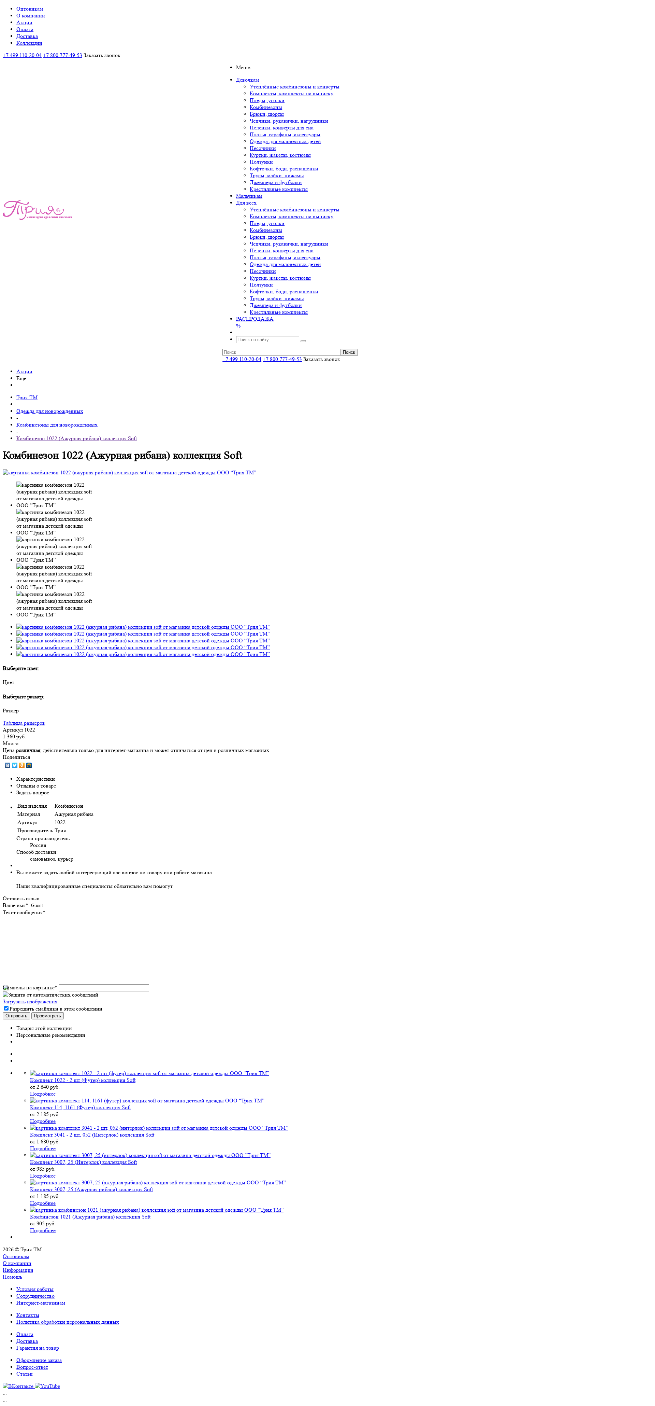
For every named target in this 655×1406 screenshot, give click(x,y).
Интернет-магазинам (40, 1302)
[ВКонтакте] (7, 765)
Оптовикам (16, 1256)
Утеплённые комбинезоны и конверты (294, 86)
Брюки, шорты (267, 114)
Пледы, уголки (267, 100)
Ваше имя (15, 905)
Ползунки (261, 161)
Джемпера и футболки (276, 182)
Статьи (24, 1373)
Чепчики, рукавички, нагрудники (289, 120)
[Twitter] (14, 765)
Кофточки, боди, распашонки (284, 168)
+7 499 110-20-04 (22, 55)
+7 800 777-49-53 (62, 55)
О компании (17, 1263)
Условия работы (35, 1289)
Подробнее (43, 1093)
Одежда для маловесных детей (285, 141)
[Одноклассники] (22, 765)
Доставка (27, 1341)
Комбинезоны (266, 107)
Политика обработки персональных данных (67, 1322)
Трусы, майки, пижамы (277, 175)
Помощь (12, 1276)
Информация (18, 1270)
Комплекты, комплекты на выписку (291, 93)
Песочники (263, 148)
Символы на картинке (30, 987)
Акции (24, 371)
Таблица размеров (24, 723)
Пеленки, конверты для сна (282, 127)
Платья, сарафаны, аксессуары (285, 134)
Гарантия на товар (37, 1348)
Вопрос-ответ (32, 1367)
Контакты (27, 1315)
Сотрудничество (35, 1296)
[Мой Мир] (29, 765)
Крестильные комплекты (279, 189)
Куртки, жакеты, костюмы (280, 155)
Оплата (24, 1334)
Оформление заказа (39, 1360)
